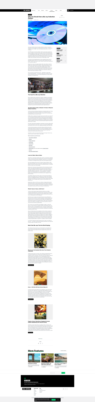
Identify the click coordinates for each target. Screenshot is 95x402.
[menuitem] (34, 10)
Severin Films (31, 143)
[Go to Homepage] (26, 10)
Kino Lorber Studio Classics (33, 151)
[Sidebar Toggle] (22, 10)
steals (61, 10)
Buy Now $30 (30, 332)
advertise (40, 391)
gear (34, 389)
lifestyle (35, 391)
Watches (42, 10)
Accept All (53, 399)
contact (40, 392)
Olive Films (30, 145)
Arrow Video (31, 142)
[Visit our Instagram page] (68, 10)
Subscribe (71, 10)
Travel (39, 10)
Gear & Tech (33, 10)
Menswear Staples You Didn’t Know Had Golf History (46, 364)
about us (40, 389)
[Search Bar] (66, 10)
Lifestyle (51, 10)
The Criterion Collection (33, 137)
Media (39, 338)
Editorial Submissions (42, 390)
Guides (56, 10)
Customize (58, 399)
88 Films (30, 139)
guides (35, 394)
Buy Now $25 (31, 299)
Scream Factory (45, 148)
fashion (35, 390)
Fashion (47, 10)
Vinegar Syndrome (32, 140)
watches (35, 393)
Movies (41, 338)
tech (34, 392)
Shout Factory (31, 148)
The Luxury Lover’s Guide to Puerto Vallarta (61, 364)
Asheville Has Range (32, 363)
